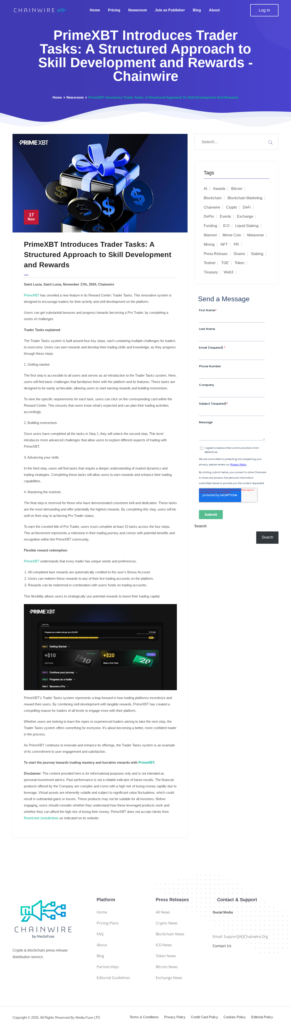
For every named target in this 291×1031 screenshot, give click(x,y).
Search (200, 526)
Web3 (228, 272)
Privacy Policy (175, 1017)
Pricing (114, 10)
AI (205, 189)
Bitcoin (236, 189)
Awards (219, 189)
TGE (225, 263)
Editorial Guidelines (113, 977)
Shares (239, 254)
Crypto (231, 207)
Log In (264, 10)
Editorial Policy (262, 1017)
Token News (166, 955)
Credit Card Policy (204, 1017)
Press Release (216, 254)
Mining (209, 244)
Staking (257, 254)
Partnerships (108, 966)
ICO (226, 226)
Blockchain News (170, 934)
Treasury (211, 272)
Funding (210, 226)
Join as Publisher (170, 10)
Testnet (209, 263)
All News (163, 912)
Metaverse (255, 235)
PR (236, 244)
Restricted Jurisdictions (41, 818)
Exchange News (169, 977)
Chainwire (212, 207)
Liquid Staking (246, 226)
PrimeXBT (31, 295)
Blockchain (213, 198)
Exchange (245, 216)
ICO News (164, 944)
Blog (197, 10)
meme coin (232, 235)
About (214, 10)
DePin (209, 216)
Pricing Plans (108, 923)
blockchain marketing (245, 198)
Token (239, 263)
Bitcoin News (167, 966)
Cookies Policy (234, 1017)
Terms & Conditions (144, 1017)
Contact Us (222, 945)
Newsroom (137, 10)
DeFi (247, 207)
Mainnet (210, 235)
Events (225, 216)
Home (95, 10)
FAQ (100, 934)
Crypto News (167, 923)
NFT (224, 244)
